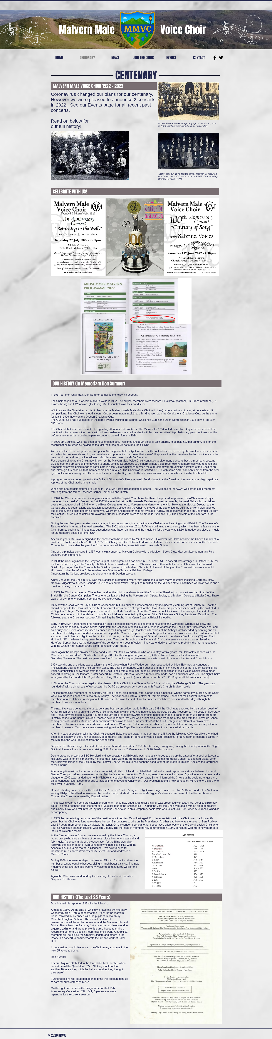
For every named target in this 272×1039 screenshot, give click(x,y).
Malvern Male (87, 29)
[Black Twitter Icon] (221, 57)
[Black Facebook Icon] (214, 57)
